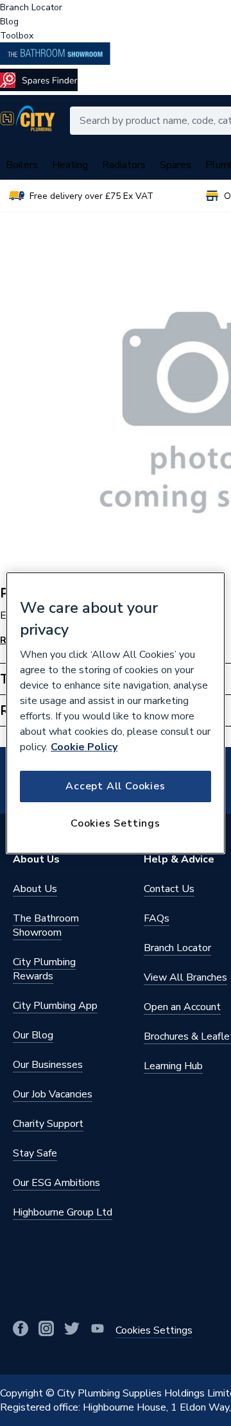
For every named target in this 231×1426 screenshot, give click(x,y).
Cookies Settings (115, 823)
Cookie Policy (84, 747)
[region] (115, 713)
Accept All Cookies (115, 786)
